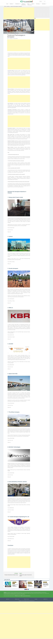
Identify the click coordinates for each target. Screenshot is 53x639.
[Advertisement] (18, 13)
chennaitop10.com (31, 600)
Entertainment (17, 3)
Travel (28, 3)
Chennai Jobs (29, 4)
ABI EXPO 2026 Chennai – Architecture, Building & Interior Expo (15, 585)
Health (33, 3)
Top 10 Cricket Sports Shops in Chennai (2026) (45, 584)
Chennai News (23, 4)
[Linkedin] (28, 589)
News (14, 583)
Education (11, 3)
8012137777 (18, 595)
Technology (37, 3)
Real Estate (43, 3)
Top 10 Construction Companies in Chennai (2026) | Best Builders (30, 585)
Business (23, 3)
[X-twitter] (25, 589)
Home (7, 3)
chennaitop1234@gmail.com (26, 595)
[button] (11, 3)
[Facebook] (24, 589)
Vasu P (8, 38)
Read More (45, 586)
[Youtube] (27, 589)
